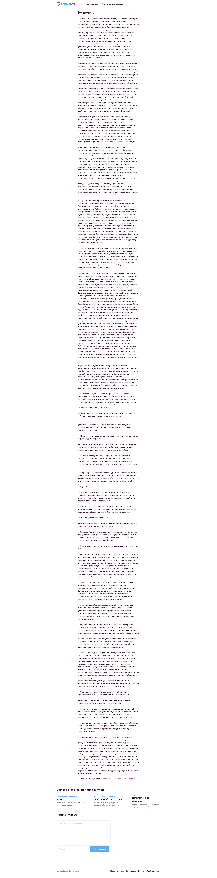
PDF (137, 778)
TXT (113, 778)
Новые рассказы (91, 4)
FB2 (118, 778)
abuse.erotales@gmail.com (148, 871)
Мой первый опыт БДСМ (108, 799)
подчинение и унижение (88, 9)
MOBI (131, 778)
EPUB (124, 778)
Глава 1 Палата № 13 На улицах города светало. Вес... (146, 806)
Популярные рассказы (112, 4)
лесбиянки (98, 795)
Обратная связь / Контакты (123, 871)
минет (59, 795)
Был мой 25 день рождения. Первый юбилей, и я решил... (106, 804)
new (156, 795)
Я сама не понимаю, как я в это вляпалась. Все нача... (70, 804)
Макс (60, 799)
